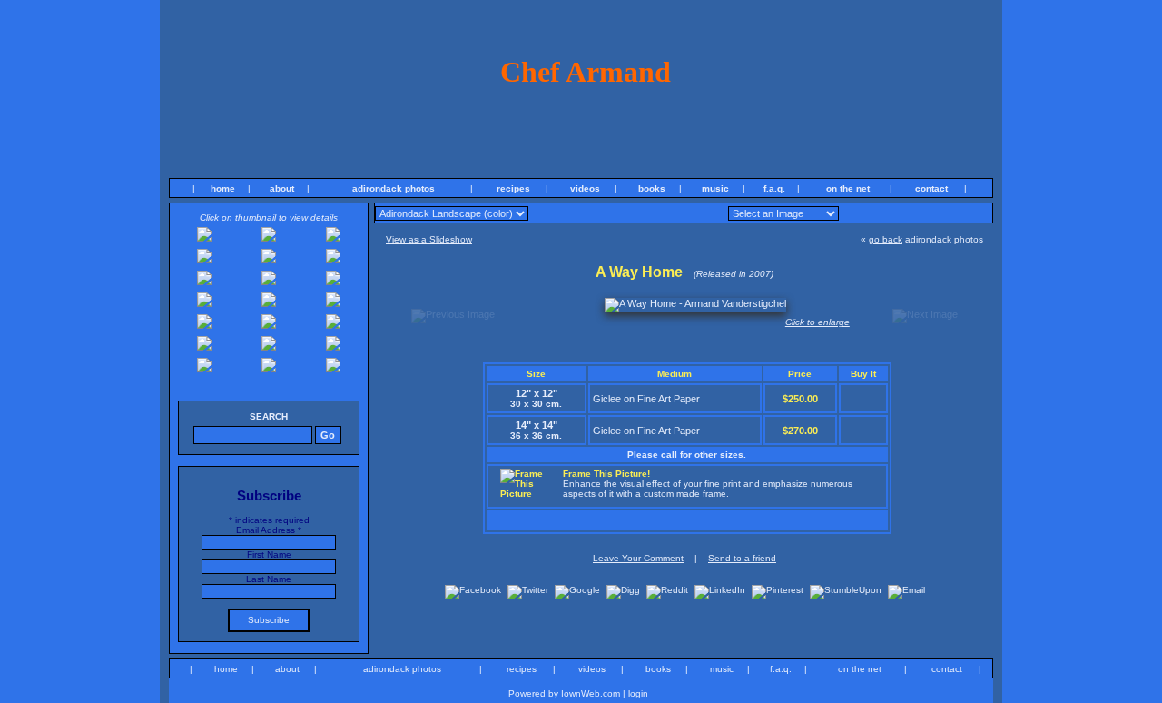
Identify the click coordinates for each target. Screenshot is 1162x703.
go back (885, 239)
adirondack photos (393, 188)
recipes (513, 188)
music (715, 188)
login (638, 693)
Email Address (268, 530)
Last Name (268, 579)
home (223, 188)
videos (585, 188)
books (651, 188)
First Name (269, 554)
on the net (848, 188)
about (282, 188)
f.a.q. (774, 188)
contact (931, 188)
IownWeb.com (590, 693)
